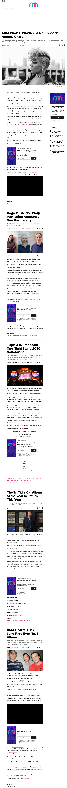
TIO (7, 203)
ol (16, 689)
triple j (8, 480)
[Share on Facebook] (59, 45)
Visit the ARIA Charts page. (32, 172)
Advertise (13, 8)
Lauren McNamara (12, 362)
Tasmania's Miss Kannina (17, 747)
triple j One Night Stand (25, 480)
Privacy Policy (22, 319)
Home (3, 29)
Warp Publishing (17, 335)
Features (8, 8)
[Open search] (64, 8)
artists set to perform (35, 394)
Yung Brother (23, 482)
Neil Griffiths (11, 228)
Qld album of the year (18, 620)
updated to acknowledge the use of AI (15, 767)
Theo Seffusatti (25, 335)
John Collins (27, 620)
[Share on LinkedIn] (64, 45)
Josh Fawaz (13, 766)
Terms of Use (34, 318)
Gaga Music (9, 335)
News (3, 8)
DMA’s (14, 478)
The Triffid (9, 620)
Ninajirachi (31, 478)
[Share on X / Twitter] (62, 45)
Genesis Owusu (20, 478)
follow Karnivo (13, 689)
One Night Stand (38, 478)
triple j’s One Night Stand (13, 482)
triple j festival (15, 480)
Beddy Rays (9, 478)
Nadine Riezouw (33, 335)
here (23, 428)
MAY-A (26, 478)
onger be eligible (12, 775)
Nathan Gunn (6, 45)
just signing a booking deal (25, 124)
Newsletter (62, 1)
